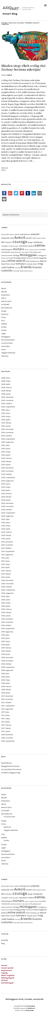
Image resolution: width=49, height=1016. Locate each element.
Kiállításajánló (7, 249)
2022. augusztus (7, 516)
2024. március (6, 458)
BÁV (3, 242)
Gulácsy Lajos (13, 246)
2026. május (6, 381)
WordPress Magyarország (10, 773)
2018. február (6, 690)
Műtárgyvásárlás (20, 258)
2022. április (5, 529)
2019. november (7, 622)
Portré (3, 349)
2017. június (5, 715)
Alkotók (4, 292)
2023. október (6, 474)
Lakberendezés (15, 252)
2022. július (5, 519)
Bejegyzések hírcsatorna (10, 766)
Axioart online (41, 238)
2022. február (6, 535)
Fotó (3, 321)
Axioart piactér (7, 968)
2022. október (6, 510)
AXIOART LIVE (30, 238)
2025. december (7, 397)
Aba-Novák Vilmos (7, 234)
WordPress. (31, 1008)
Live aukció (26, 252)
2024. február (6, 461)
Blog (3, 943)
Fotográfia (5, 246)
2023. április (5, 490)
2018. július (5, 673)
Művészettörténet (8, 340)
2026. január (5, 394)
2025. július (5, 410)
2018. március (6, 686)
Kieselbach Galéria (26, 246)
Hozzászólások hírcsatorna (11, 769)
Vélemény (4, 356)
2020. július (5, 596)
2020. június (5, 600)
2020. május (6, 603)
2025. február (6, 423)
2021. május (5, 564)
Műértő (36, 258)
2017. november (7, 699)
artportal (35, 234)
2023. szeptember (8, 477)
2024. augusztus (7, 442)
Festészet (37, 242)
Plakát (28, 261)
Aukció (3, 170)
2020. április (5, 606)
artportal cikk (7, 238)
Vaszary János (32, 264)
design (30, 242)
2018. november (7, 661)
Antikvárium (5, 295)
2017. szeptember (7, 706)
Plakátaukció (34, 261)
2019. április (5, 645)
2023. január (5, 500)
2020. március (6, 609)
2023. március (6, 494)
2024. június (5, 448)
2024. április (5, 455)
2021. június (5, 561)
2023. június (5, 484)
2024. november (7, 432)
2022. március (6, 532)
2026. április (5, 384)
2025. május (6, 416)
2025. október (6, 403)
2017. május (5, 718)
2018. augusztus (7, 670)
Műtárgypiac (28, 255)
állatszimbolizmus (26, 271)
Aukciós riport (6, 301)
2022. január (5, 539)
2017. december (7, 696)
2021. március (6, 571)
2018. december (7, 657)
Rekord (43, 261)
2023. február (6, 497)
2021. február (6, 574)
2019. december (7, 619)
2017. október (6, 702)
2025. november (7, 400)
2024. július (5, 445)
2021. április (5, 567)
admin (9, 75)
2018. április (5, 683)
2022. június (5, 522)
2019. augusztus (7, 632)
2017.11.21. (4, 168)
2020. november (7, 584)
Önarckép (16, 271)
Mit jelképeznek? (35, 252)
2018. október (6, 664)
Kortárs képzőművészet (32, 249)
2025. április (5, 420)
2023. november (7, 471)
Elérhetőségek (7, 983)
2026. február (6, 391)
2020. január (5, 616)
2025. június (5, 413)
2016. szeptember (7, 741)
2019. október (6, 625)
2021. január (5, 577)
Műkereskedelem (7, 255)
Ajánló (17, 234)
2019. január (5, 654)
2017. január (5, 731)
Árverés (26, 267)
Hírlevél (4, 980)
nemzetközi (5, 346)
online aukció (16, 260)
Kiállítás (40, 245)
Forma (3, 317)
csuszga (20, 242)
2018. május (5, 680)
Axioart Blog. (30, 1006)
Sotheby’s (21, 263)
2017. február (6, 728)
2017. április (5, 722)
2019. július (5, 635)
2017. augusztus (7, 709)
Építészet (4, 314)
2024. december (7, 429)
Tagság (4, 973)
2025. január (5, 426)
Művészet (29, 258)
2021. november (7, 545)
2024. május (6, 452)
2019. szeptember (7, 628)
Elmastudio (30, 1010)
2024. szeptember (8, 439)
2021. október (6, 548)
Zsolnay (17, 268)
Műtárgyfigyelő (7, 978)
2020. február (6, 612)
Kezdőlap (4, 940)
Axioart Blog (10, 13)
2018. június (5, 677)
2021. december (7, 542)
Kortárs (18, 249)
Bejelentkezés (6, 763)
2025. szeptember (8, 407)
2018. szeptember (8, 667)
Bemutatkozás (6, 308)
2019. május (5, 641)
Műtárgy (16, 255)
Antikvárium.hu (25, 234)
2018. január (5, 693)
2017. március (6, 725)
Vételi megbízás (8, 975)
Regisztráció (6, 970)
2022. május (6, 526)
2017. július (5, 712)
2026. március (6, 387)
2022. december (7, 503)
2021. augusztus (7, 555)
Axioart (4, 965)
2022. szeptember (8, 513)
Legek (3, 333)
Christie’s (8, 242)
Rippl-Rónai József (8, 264)
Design (3, 311)
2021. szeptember (7, 551)
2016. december (7, 735)
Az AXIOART (5, 304)
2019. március (6, 648)
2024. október (6, 436)
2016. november (7, 738)
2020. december (7, 580)
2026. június (5, 378)
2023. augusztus (7, 481)
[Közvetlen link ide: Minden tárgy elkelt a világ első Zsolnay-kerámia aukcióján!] (24, 60)
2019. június (5, 638)
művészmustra (7, 343)
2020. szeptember (8, 590)
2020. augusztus (7, 593)
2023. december (7, 468)
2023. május (6, 487)
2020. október (6, 587)
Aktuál (3, 288)
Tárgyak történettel (8, 353)
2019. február (6, 651)
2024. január (5, 465)
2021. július (5, 558)
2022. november (7, 506)
